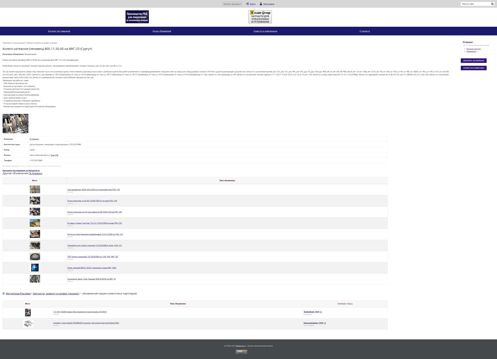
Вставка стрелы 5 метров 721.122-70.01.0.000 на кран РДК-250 (95, 223)
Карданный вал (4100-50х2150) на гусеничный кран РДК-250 (94, 189)
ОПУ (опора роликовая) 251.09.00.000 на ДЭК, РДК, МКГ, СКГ (93, 256)
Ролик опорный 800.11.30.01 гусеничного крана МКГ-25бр (92, 268)
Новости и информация (265, 31)
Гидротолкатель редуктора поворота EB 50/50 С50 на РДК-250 (95, 212)
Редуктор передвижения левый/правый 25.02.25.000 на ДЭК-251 (95, 234)
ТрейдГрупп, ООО (311, 312)
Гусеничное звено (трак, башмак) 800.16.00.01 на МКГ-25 (92, 279)
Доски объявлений (161, 31)
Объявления (471, 51)
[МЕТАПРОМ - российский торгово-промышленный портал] (27, 17)
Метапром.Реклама (18, 293)
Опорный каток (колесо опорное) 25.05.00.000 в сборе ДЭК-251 (95, 245)
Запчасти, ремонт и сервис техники (41, 42)
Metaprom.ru (241, 346)
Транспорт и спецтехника (14, 42)
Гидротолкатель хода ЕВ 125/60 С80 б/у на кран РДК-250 (92, 201)
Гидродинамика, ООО (313, 323)
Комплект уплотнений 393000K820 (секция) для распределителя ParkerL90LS (86, 323)
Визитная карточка (474, 49)
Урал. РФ (54, 155)
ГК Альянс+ (34, 139)
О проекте (365, 31)
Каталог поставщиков (59, 31)
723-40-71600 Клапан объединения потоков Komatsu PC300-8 (80, 312)
